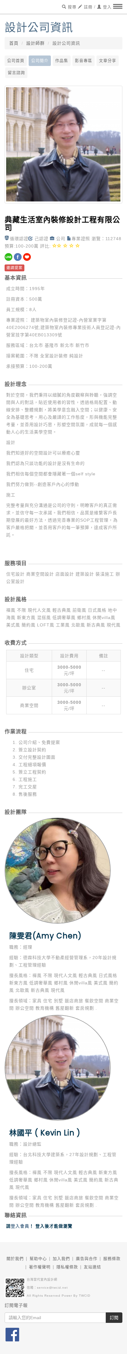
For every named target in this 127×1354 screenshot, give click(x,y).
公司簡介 (39, 60)
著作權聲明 (40, 1267)
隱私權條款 (67, 1267)
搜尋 (71, 7)
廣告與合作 (86, 1258)
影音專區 (83, 60)
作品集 (61, 60)
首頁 (13, 43)
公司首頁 (15, 60)
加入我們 (61, 1258)
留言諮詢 (16, 72)
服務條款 (112, 1258)
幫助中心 (38, 1258)
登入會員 (20, 1226)
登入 (106, 7)
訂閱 (114, 1317)
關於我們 (15, 1258)
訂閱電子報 (16, 1305)
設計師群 (35, 43)
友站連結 (92, 1267)
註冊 (87, 7)
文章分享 (107, 60)
